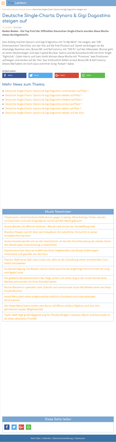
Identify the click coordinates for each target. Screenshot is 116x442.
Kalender (47, 438)
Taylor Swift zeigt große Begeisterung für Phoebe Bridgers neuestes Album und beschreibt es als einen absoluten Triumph (57, 316)
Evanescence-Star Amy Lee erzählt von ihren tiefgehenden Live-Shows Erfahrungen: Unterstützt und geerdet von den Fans (51, 252)
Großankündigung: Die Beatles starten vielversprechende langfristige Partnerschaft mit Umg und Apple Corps (57, 270)
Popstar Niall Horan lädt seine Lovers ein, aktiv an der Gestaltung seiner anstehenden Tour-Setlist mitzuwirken (56, 261)
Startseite (6, 9)
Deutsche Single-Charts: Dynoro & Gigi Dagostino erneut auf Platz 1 (43, 104)
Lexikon (17, 3)
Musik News (25, 9)
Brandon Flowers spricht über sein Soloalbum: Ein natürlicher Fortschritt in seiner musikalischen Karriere (50, 233)
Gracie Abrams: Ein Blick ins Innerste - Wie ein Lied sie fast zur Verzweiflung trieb (49, 226)
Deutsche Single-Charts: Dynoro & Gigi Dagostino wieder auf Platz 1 (43, 95)
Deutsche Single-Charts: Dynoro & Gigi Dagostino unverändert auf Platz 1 (47, 91)
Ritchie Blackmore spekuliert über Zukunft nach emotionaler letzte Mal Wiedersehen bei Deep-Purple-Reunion (57, 289)
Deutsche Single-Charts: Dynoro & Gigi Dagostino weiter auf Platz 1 (43, 108)
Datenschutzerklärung (63, 438)
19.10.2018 (7, 27)
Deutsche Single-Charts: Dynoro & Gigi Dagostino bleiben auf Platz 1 (44, 99)
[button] (14, 75)
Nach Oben (36, 438)
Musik (15, 9)
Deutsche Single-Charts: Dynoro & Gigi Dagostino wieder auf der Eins (44, 112)
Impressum (80, 438)
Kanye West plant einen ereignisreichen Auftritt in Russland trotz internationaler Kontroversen (50, 298)
